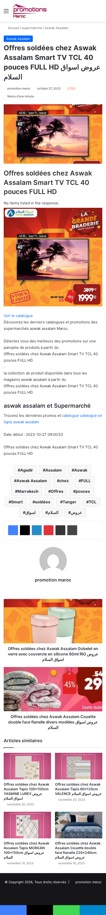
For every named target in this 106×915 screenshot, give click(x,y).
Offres (57, 491)
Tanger (69, 501)
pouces (83, 491)
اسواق (30, 512)
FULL (86, 480)
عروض (76, 512)
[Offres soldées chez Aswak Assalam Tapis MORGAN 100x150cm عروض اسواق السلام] (27, 825)
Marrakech (28, 491)
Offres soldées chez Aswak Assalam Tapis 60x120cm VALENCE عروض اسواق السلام (78, 789)
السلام (53, 512)
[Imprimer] (72, 530)
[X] (25, 530)
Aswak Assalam (56, 28)
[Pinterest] (48, 530)
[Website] (53, 589)
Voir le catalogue (18, 315)
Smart (17, 501)
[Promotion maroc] (29, 10)
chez (64, 480)
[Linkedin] (37, 530)
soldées (42, 501)
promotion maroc (19, 88)
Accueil (13, 28)
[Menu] (6, 12)
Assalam (53, 470)
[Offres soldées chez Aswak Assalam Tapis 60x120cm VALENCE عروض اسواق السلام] (78, 766)
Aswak (80, 470)
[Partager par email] (60, 530)
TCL (92, 501)
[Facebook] (13, 530)
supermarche (32, 28)
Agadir (26, 470)
